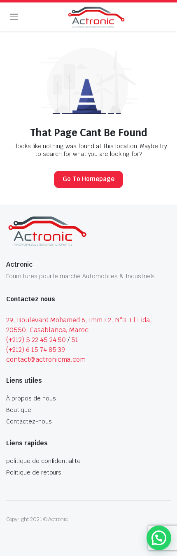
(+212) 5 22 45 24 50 (36, 339)
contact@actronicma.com (46, 359)
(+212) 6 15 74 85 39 (35, 349)
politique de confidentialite (43, 461)
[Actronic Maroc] (96, 17)
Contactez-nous (29, 421)
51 (74, 339)
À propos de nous (31, 398)
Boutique (18, 410)
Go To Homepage (88, 179)
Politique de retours (33, 472)
